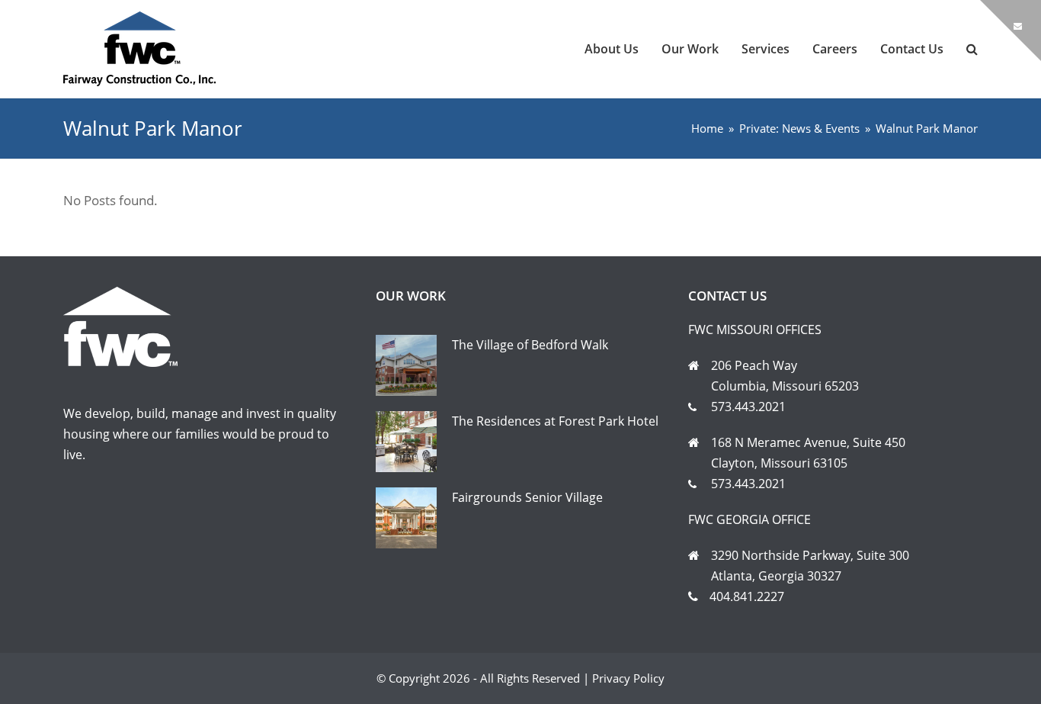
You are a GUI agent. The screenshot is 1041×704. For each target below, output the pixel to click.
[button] (972, 49)
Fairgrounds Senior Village (527, 497)
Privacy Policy (628, 678)
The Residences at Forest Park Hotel (555, 421)
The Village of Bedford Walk (530, 344)
